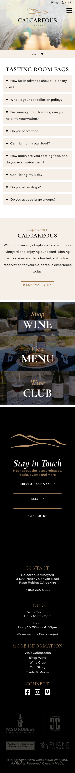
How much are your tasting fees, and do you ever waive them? (37, 158)
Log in (68, 2)
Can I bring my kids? (26, 174)
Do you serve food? (25, 131)
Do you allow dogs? (25, 187)
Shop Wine (37, 657)
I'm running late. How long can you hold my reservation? (35, 115)
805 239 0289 (39, 589)
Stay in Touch (37, 463)
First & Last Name (36, 484)
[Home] (37, 24)
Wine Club (37, 662)
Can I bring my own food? (30, 143)
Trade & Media (37, 672)
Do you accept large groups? (33, 199)
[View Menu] (69, 10)
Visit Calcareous (37, 652)
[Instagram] (37, 692)
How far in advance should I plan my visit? (36, 83)
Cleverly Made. (53, 763)
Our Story (37, 667)
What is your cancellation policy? (36, 99)
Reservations (37, 285)
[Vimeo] (47, 692)
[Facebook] (27, 692)
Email (36, 499)
